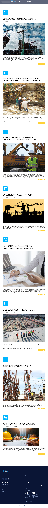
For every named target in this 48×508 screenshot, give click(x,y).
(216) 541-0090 (27, 490)
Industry (3, 489)
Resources (4, 491)
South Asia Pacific (5, 488)
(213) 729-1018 (27, 499)
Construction (8, 21)
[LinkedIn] (3, 479)
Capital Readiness (28, 473)
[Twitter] (6, 479)
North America (5, 484)
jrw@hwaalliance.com (29, 501)
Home (4, 6)
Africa (3, 486)
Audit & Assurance (28, 472)
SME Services (27, 475)
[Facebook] (8, 479)
